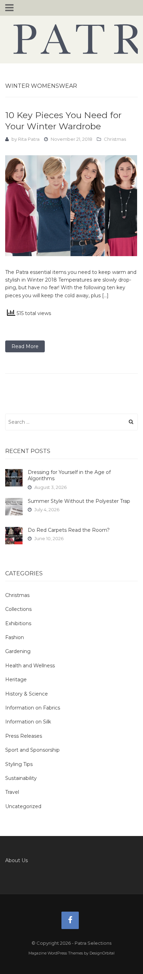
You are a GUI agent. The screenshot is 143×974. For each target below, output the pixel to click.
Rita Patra (29, 139)
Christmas (115, 139)
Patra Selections (71, 39)
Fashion (14, 637)
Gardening (18, 651)
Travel (12, 792)
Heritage (16, 679)
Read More (25, 346)
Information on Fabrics (32, 708)
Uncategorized (23, 806)
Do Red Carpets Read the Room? (69, 530)
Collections (18, 609)
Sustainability (21, 778)
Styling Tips (19, 764)
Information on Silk (28, 722)
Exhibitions (18, 623)
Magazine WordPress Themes (55, 953)
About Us (16, 860)
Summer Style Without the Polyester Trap (79, 501)
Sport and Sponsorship (32, 750)
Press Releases (23, 736)
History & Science (26, 694)
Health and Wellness (30, 665)
